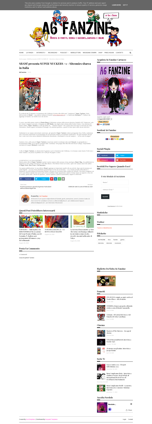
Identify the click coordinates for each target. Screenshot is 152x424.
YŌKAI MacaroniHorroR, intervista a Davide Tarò (119, 341)
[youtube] (124, 160)
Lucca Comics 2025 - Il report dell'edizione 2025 (116, 366)
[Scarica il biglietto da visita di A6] (106, 286)
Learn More (116, 5)
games (122, 240)
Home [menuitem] (21, 53)
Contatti (130, 419)
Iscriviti (105, 196)
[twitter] (124, 155)
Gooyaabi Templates (51, 419)
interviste (109, 243)
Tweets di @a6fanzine (104, 228)
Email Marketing (111, 206)
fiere (109, 240)
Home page (22, 59)
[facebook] (105, 155)
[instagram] (105, 160)
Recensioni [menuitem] (52, 53)
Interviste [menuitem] (40, 53)
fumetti (115, 240)
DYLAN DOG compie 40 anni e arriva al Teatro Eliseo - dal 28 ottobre (120, 298)
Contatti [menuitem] (119, 53)
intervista (101, 243)
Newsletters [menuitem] (76, 53)
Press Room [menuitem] (109, 53)
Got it (125, 5)
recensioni (118, 243)
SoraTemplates (30, 419)
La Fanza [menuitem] (29, 53)
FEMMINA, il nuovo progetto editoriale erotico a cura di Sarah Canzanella (120, 307)
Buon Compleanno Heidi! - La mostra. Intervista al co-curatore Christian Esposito (119, 388)
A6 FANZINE (101, 240)
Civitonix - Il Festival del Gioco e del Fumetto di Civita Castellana (119, 316)
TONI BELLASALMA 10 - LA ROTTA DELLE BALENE (55, 231)
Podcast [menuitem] (63, 53)
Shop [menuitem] (100, 53)
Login (124, 419)
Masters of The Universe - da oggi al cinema (119, 332)
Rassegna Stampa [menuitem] (89, 53)
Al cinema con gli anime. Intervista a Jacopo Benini (118, 350)
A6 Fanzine (22, 72)
